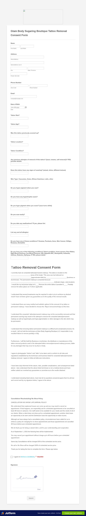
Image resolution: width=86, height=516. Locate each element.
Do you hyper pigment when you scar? (24, 188)
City (12, 70)
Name (13, 43)
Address (14, 54)
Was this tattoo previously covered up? (25, 133)
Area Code (13, 87)
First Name (13, 48)
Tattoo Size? (15, 115)
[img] (27, 477)
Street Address (14, 59)
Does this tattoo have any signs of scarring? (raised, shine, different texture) (38, 170)
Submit (31, 498)
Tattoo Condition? (17, 151)
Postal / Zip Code (15, 76)
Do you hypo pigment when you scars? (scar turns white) (31, 205)
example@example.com (17, 98)
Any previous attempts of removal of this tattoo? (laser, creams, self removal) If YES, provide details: (41, 160)
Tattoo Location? (17, 142)
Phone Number (16, 82)
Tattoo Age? (15, 124)
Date (12, 109)
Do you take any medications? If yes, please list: (28, 223)
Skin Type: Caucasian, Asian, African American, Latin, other (32, 179)
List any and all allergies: (20, 232)
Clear (38, 489)
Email (13, 93)
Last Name (23, 48)
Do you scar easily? (18, 214)
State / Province (32, 70)
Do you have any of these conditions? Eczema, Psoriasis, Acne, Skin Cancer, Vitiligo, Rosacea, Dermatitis (41, 242)
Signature (14, 465)
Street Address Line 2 (16, 64)
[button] (26, 107)
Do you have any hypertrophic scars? (24, 197)
